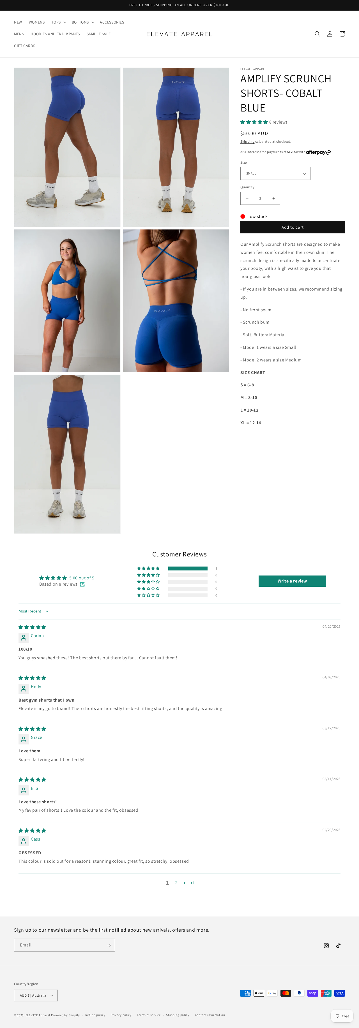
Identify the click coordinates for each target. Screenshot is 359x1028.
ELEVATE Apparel (38, 1015)
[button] (58, 22)
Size (243, 162)
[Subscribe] (108, 945)
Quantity (247, 187)
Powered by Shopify (65, 1015)
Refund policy (95, 1015)
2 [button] (176, 882)
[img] (32, 627)
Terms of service (148, 1015)
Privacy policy (121, 1015)
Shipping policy (177, 1015)
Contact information (210, 1015)
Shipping (247, 142)
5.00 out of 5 (82, 578)
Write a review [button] (292, 581)
